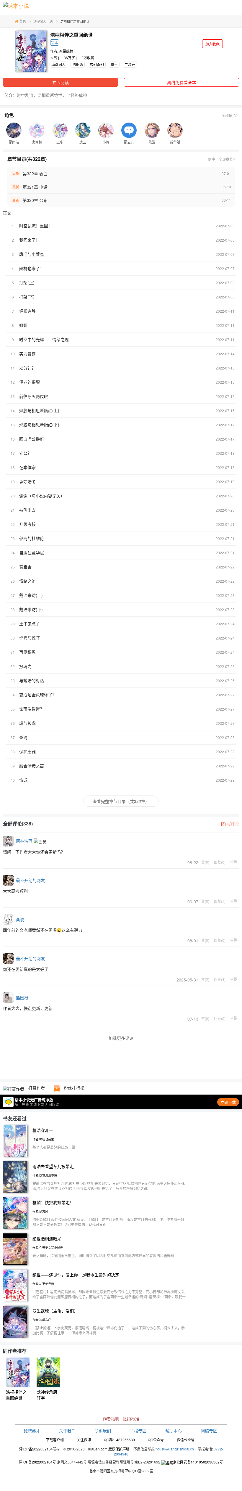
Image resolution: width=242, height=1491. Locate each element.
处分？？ (27, 368)
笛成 (23, 780)
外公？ (25, 453)
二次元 (130, 64)
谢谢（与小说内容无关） (42, 496)
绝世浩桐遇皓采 (46, 1238)
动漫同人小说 (43, 21)
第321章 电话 (35, 187)
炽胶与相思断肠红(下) (39, 425)
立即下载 (228, 1102)
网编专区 (209, 1431)
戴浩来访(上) (31, 595)
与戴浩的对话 (31, 680)
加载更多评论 (121, 1038)
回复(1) (219, 901)
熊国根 (22, 997)
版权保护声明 (119, 1448)
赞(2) (205, 979)
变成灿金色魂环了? (37, 695)
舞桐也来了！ (31, 268)
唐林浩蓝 (24, 841)
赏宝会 (25, 567)
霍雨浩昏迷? (30, 709)
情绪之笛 (27, 581)
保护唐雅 (27, 751)
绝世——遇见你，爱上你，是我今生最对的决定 (75, 1275)
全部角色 (229, 115)
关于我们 (67, 1431)
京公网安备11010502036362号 (198, 1461)
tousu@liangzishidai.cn (175, 1448)
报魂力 (25, 666)
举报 (233, 861)
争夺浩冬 (27, 481)
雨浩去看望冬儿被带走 (53, 1166)
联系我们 (102, 1431)
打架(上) (27, 282)
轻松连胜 (27, 311)
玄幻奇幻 (97, 64)
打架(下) (27, 297)
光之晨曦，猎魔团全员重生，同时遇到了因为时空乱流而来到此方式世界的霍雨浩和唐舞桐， (105, 1255)
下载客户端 (55, 1439)
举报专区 (138, 1431)
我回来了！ (29, 240)
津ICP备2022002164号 (37, 1461)
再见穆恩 (27, 652)
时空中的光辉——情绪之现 (44, 339)
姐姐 (23, 325)
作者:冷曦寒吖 (41, 1320)
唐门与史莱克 (31, 254)
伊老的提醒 (29, 382)
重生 (114, 64)
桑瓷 (20, 919)
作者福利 (111, 1418)
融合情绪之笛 (31, 766)
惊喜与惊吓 (29, 638)
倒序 (211, 159)
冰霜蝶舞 (66, 51)
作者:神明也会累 (43, 1139)
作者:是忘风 (40, 1211)
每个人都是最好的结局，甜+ (54, 1147)
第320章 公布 (35, 200)
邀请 (23, 737)
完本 (54, 42)
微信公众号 (185, 1439)
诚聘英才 (32, 1431)
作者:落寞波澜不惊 (44, 1175)
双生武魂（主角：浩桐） (55, 1311)
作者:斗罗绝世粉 (43, 1284)
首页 (22, 21)
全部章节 (226, 159)
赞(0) (205, 861)
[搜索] (223, 8)
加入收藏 (212, 43)
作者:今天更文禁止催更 (47, 1248)
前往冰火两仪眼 (33, 396)
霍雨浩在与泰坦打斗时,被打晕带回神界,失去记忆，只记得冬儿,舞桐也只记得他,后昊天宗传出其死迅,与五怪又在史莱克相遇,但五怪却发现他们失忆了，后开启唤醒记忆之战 (108, 1186)
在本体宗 (27, 467)
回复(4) (219, 979)
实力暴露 (27, 353)
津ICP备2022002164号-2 (39, 1448)
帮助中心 (173, 1431)
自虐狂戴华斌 (31, 552)
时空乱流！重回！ (35, 226)
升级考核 (27, 524)
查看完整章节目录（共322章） (121, 801)
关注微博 (84, 1439)
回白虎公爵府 (31, 439)
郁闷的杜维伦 (31, 538)
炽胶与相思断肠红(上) (39, 410)
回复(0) (219, 861)
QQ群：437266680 (119, 1439)
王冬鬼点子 (29, 623)
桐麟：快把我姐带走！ (53, 1202)
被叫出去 (27, 510)
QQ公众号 (156, 1439)
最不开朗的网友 (30, 880)
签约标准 (131, 1418)
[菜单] (235, 8)
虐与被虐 (27, 723)
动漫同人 (58, 64)
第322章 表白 (35, 173)
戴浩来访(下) (31, 609)
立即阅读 (60, 82)
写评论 (233, 823)
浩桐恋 (77, 64)
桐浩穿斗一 (42, 1130)
